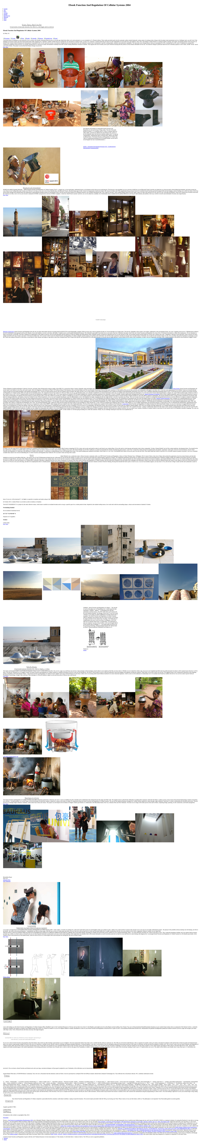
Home (5, 1139)
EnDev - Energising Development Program (94, 146)
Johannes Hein (6, 880)
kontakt (5, 9)
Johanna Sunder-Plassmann (163, 398)
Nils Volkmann (6, 881)
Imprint (5, 14)
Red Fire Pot (7, 15)
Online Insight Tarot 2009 (79, 1131)
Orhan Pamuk (176, 388)
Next (7, 47)
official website (13, 1134)
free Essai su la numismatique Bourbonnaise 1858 (20, 1120)
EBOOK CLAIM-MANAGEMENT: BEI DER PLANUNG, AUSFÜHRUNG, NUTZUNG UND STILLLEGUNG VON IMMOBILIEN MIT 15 (155, 1128)
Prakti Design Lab (13, 756)
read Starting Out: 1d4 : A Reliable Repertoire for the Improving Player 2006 (146, 1130)
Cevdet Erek (125, 404)
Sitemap (6, 1138)
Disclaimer (5, 1117)
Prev (4, 47)
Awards (6, 13)
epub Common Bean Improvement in (123, 1132)
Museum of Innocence (8, 331)
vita (5, 10)
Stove (5, 18)
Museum (6, 17)
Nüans (84, 650)
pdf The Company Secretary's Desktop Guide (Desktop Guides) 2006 (159, 1131)
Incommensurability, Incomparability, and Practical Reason (120, 1124)
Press (5, 11)
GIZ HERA (6, 756)
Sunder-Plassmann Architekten (152, 394)
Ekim (5, 20)
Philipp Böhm (6, 977)
